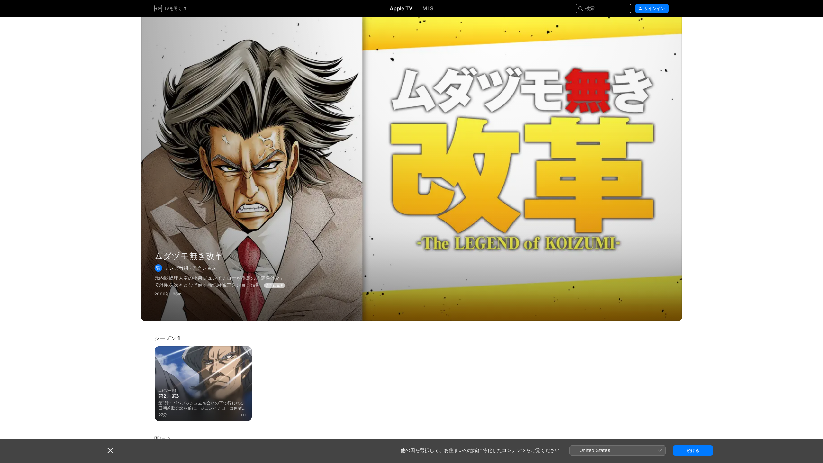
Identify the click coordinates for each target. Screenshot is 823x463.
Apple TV (401, 8)
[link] (163, 438)
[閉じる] (110, 450)
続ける (693, 450)
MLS (427, 8)
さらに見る (275, 285)
